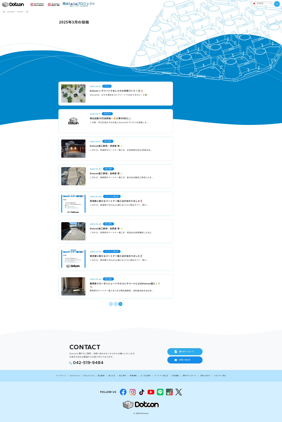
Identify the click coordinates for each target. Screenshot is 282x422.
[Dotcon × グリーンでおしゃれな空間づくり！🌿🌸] (15, 4)
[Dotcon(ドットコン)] (141, 405)
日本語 (259, 3)
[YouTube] (151, 392)
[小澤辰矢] (169, 392)
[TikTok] (141, 392)
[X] (178, 392)
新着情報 (10, 12)
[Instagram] (132, 392)
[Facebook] (123, 392)
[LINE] (160, 392)
